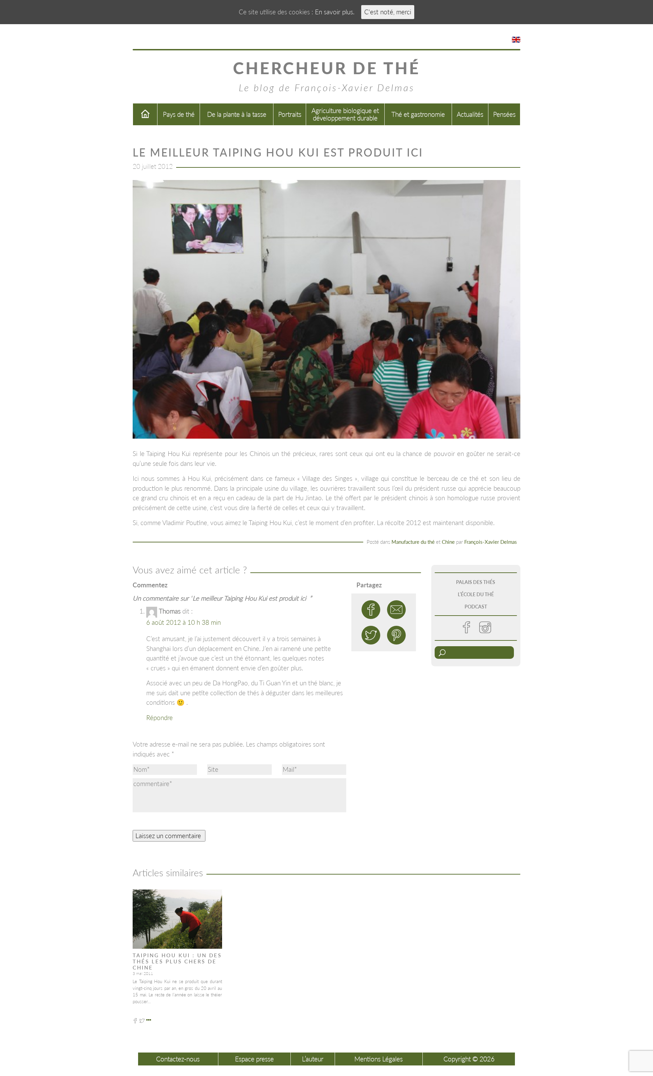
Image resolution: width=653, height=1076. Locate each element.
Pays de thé (179, 114)
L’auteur (312, 1059)
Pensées (504, 114)
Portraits (289, 114)
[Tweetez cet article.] (371, 635)
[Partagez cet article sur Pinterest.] (396, 635)
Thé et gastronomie (418, 114)
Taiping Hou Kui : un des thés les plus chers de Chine (177, 961)
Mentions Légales (378, 1059)
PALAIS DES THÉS (475, 582)
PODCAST (476, 606)
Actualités (470, 114)
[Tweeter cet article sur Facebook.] (371, 609)
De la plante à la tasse (236, 114)
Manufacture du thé (413, 542)
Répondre (159, 717)
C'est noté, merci (387, 12)
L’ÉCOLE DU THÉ (476, 594)
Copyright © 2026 (469, 1059)
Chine (448, 542)
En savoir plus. (334, 12)
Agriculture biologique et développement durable (345, 114)
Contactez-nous (178, 1059)
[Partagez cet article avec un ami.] (396, 609)
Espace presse (254, 1059)
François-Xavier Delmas (490, 542)
